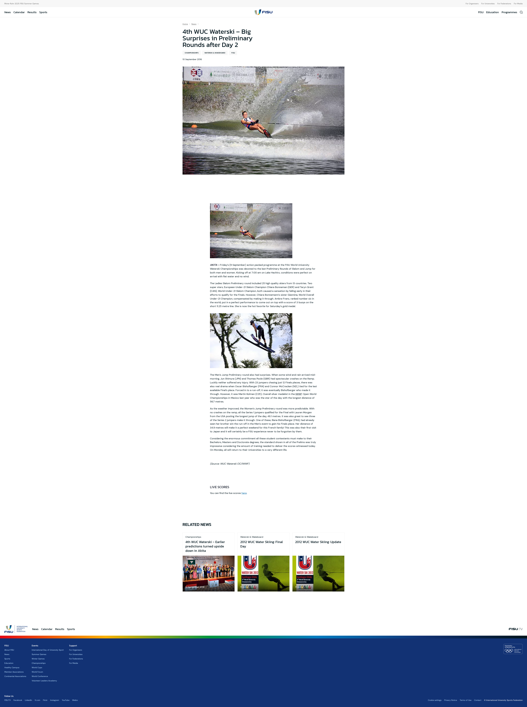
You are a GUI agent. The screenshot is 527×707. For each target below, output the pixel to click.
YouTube (65, 700)
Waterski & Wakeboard (214, 53)
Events (35, 645)
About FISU (9, 650)
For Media (518, 3)
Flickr (45, 700)
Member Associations (14, 672)
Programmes (509, 12)
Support (73, 645)
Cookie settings (434, 700)
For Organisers (472, 3)
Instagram (54, 700)
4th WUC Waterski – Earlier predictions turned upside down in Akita (205, 546)
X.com (37, 700)
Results (32, 12)
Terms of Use (465, 700)
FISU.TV (7, 700)
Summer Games (39, 654)
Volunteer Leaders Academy (44, 680)
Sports (43, 12)
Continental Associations (15, 676)
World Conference (40, 676)
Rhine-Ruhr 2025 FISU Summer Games (21, 3)
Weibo (75, 700)
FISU (480, 12)
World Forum (37, 672)
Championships (191, 53)
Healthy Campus (11, 667)
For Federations (504, 3)
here (244, 493)
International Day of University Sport (48, 650)
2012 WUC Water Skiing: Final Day (261, 544)
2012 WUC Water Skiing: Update (318, 542)
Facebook (17, 700)
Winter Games (38, 658)
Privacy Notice (450, 700)
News (7, 12)
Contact (477, 700)
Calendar (19, 12)
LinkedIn (28, 700)
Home (185, 24)
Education (492, 12)
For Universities (488, 3)
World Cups (37, 667)
